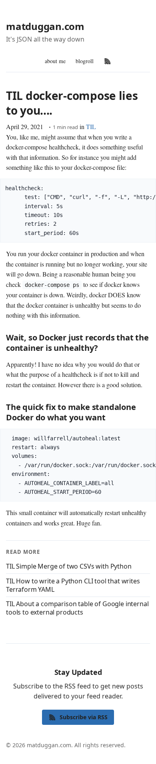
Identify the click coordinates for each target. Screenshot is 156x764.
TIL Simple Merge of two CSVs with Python (69, 566)
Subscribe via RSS (84, 717)
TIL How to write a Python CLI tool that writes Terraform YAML (73, 585)
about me (55, 61)
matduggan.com (45, 26)
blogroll (85, 61)
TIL (91, 126)
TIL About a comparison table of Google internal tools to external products (77, 608)
